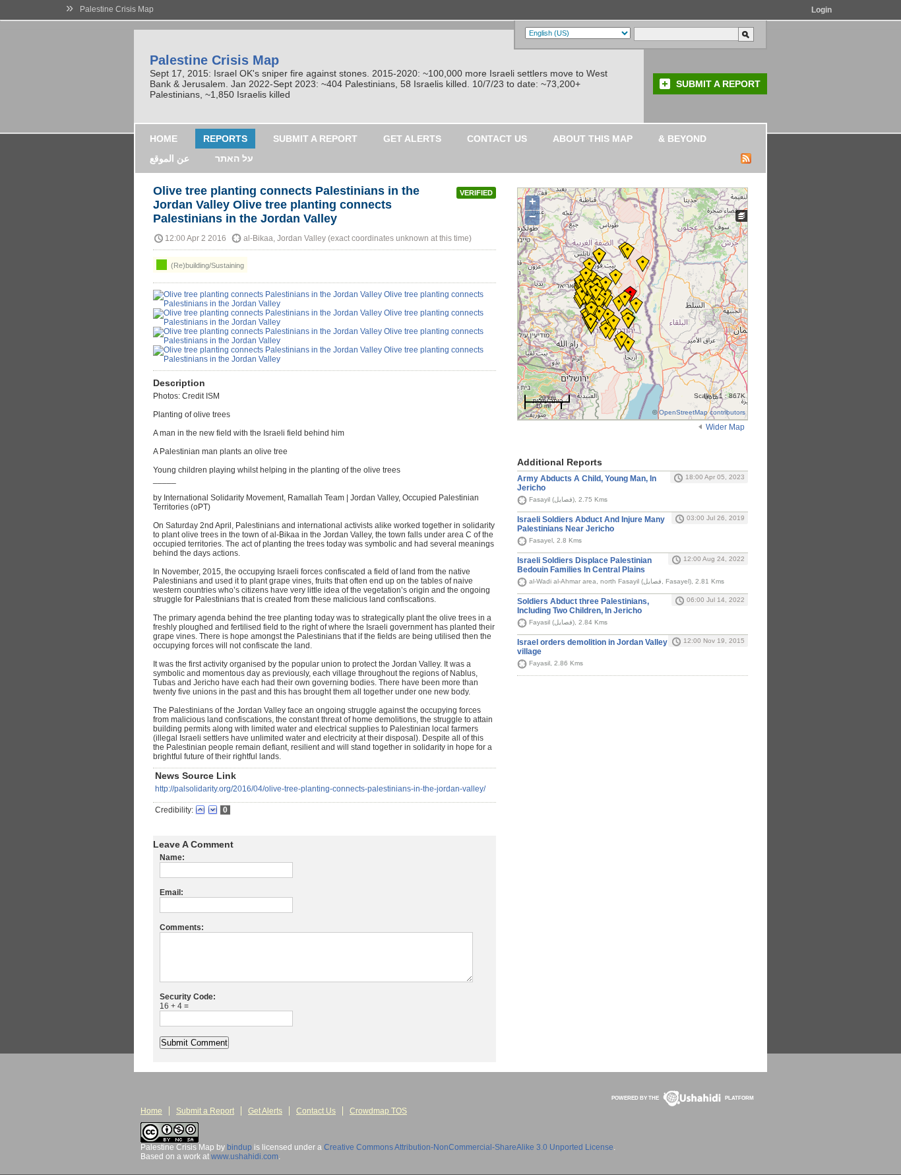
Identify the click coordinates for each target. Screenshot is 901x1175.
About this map (593, 138)
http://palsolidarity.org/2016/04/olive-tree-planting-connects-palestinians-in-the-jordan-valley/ (320, 788)
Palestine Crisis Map (117, 9)
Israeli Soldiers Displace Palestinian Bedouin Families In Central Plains (584, 565)
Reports (225, 138)
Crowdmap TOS (378, 1111)
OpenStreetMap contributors (702, 412)
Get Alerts (412, 138)
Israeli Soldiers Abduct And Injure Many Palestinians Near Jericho (591, 524)
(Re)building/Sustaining (206, 265)
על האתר (234, 158)
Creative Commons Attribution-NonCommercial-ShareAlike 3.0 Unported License (468, 1147)
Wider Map (725, 427)
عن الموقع (169, 158)
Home (163, 138)
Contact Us (497, 138)
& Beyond (682, 138)
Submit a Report (718, 84)
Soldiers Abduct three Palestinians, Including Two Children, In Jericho (583, 606)
